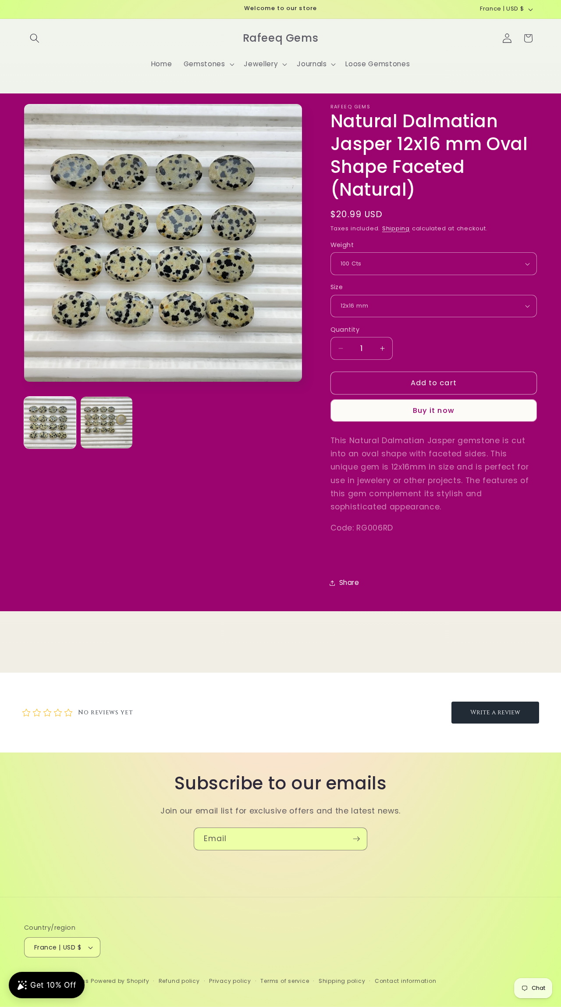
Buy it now (433, 410)
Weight (342, 244)
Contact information (406, 981)
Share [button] (349, 582)
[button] (34, 38)
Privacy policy (230, 981)
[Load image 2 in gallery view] (106, 422)
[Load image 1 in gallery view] (50, 422)
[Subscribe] (356, 839)
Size (336, 287)
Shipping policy (342, 981)
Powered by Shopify (120, 981)
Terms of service (284, 981)
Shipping (396, 228)
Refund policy (179, 981)
